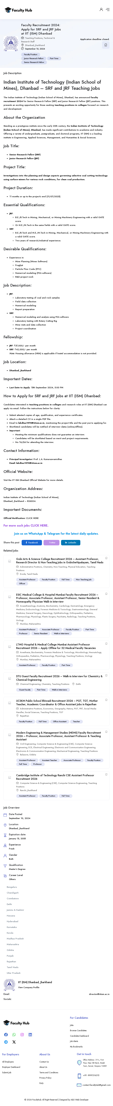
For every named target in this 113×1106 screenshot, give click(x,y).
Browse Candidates (78, 1030)
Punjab (10, 955)
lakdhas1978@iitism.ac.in (31, 423)
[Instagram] (22, 1034)
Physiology (36, 616)
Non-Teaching (60, 566)
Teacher (76, 721)
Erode (23, 574)
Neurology (47, 613)
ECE (30, 747)
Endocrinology (32, 609)
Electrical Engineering (43, 747)
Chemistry (47, 566)
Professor (23, 633)
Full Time (65, 579)
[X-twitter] (14, 1042)
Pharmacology (23, 616)
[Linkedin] (30, 1034)
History (70, 708)
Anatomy (41, 605)
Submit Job (6, 1072)
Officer (22, 583)
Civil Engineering (28, 743)
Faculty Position (30, 54)
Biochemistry (52, 605)
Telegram (53, 534)
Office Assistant (59, 721)
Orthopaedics (76, 613)
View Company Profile (28, 987)
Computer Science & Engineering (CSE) (55, 743)
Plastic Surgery (49, 616)
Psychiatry (61, 616)
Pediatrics (88, 613)
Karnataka (12, 927)
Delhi (78, 684)
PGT (76, 708)
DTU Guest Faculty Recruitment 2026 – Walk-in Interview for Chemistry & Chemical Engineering (59, 678)
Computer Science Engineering (72, 783)
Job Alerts (74, 1041)
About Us (43, 1067)
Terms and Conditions (48, 1072)
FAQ (41, 1083)
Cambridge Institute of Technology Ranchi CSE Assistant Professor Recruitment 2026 (55, 777)
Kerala (10, 933)
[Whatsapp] (14, 1034)
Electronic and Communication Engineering (75, 747)
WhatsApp (35, 534)
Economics (48, 708)
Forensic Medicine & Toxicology (56, 609)
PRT (81, 708)
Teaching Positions (34, 38)
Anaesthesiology (27, 605)
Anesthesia (25, 652)
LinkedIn (72, 542)
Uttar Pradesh (13, 973)
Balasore (24, 754)
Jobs (71, 1025)
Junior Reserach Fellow (33, 58)
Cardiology (64, 605)
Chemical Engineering (30, 684)
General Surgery (33, 613)
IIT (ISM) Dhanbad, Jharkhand (35, 982)
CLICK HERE (32, 518)
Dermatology (77, 605)
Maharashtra (35, 623)
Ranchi (23, 790)
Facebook (33, 542)
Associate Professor (50, 629)
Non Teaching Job (84, 579)
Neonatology (95, 652)
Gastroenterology (80, 609)
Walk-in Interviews (61, 633)
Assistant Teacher (49, 760)
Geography (60, 708)
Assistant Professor (27, 579)
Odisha (32, 754)
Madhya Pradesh (15, 938)
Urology (20, 620)
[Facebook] (6, 1034)
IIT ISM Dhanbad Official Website (29, 480)
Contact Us (44, 1061)
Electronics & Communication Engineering (36, 751)
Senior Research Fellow (34, 62)
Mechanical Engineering (68, 751)
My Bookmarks (76, 1046)
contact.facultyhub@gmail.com (97, 1085)
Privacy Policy (45, 1077)
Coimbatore (13, 898)
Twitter (51, 542)
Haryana (11, 915)
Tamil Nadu (32, 574)
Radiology (72, 616)
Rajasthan (24, 715)
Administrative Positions (31, 566)
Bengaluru (12, 887)
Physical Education (76, 566)
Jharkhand (40, 45)
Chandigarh (13, 892)
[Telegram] (6, 1042)
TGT (61, 712)
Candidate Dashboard (79, 1035)
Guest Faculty (24, 689)
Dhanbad (29, 45)
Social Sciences (32, 712)
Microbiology (81, 652)
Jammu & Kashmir (15, 910)
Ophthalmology (61, 613)
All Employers (8, 1061)
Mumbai (24, 623)
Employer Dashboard (11, 1067)
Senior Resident (40, 633)
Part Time (54, 58)
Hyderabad (12, 921)
